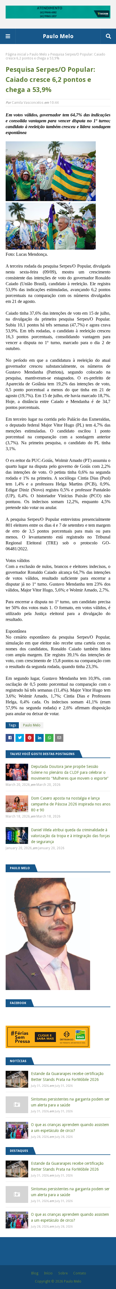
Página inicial (16, 54)
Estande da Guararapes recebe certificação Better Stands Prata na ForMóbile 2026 (67, 1076)
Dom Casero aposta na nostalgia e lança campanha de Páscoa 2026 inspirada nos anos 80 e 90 (70, 804)
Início (48, 1273)
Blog (34, 1273)
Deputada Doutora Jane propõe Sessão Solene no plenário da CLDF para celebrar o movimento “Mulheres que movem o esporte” (69, 772)
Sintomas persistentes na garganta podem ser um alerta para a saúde (70, 1102)
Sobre (63, 1273)
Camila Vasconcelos (27, 103)
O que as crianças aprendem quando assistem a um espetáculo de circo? (70, 1127)
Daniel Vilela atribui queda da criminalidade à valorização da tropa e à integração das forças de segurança (70, 836)
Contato (79, 1273)
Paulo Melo (58, 36)
